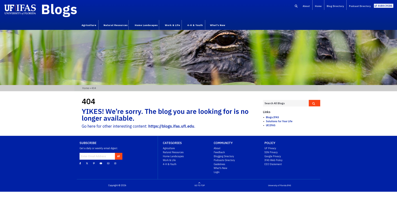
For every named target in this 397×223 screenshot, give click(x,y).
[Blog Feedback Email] (108, 163)
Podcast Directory (360, 6)
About (306, 6)
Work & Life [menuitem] (172, 25)
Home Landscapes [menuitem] (146, 25)
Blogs (59, 9)
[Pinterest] (94, 163)
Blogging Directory (224, 156)
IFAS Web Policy (273, 160)
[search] (314, 103)
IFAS (289, 185)
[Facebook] (80, 163)
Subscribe (385, 5)
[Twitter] (87, 163)
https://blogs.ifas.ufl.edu (171, 126)
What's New (220, 168)
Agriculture (169, 148)
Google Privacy (272, 156)
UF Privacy (270, 148)
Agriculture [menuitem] (89, 25)
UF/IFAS (270, 125)
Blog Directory (335, 6)
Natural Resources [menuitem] (116, 25)
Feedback (219, 152)
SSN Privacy (271, 152)
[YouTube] (101, 163)
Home (318, 6)
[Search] (296, 6)
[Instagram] (115, 163)
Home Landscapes (173, 156)
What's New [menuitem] (217, 25)
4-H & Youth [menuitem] (195, 25)
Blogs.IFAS (272, 117)
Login (216, 172)
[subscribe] (118, 156)
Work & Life (169, 160)
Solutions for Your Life (279, 121)
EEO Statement (273, 164)
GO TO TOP (199, 185)
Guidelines (219, 164)
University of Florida (277, 185)
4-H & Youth (169, 164)
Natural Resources (173, 152)
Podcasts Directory (224, 160)
